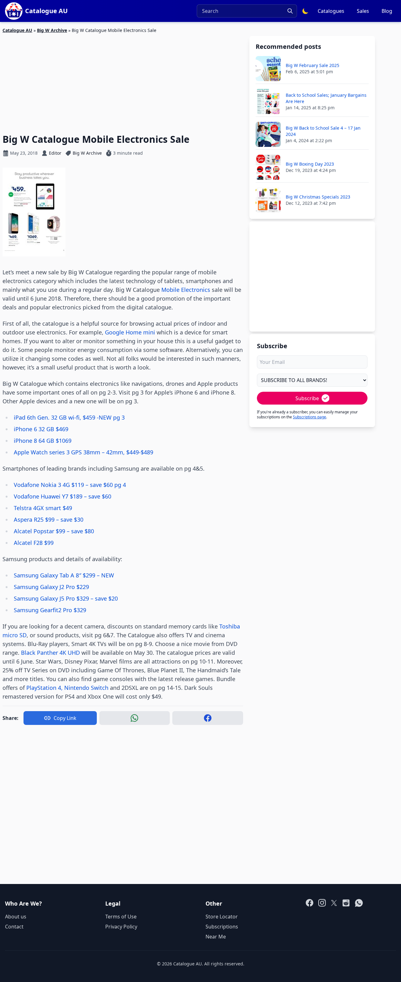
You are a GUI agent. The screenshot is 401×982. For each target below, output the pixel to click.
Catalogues (331, 11)
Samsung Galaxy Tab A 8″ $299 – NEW (64, 575)
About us (15, 916)
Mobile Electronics (185, 289)
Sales (363, 11)
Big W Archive (52, 30)
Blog (387, 11)
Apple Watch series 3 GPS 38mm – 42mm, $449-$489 (83, 452)
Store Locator (222, 916)
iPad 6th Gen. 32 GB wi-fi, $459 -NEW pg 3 (69, 417)
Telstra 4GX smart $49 (43, 508)
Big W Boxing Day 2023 (310, 164)
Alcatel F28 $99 (34, 542)
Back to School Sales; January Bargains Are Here (326, 98)
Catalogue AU (17, 30)
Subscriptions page (309, 417)
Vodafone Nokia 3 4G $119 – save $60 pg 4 (70, 484)
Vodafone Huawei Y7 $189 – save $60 (62, 496)
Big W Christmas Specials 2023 (318, 197)
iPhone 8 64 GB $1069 (42, 440)
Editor (55, 153)
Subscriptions (222, 926)
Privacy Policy (121, 926)
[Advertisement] (123, 80)
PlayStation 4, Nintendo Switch (67, 687)
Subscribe (307, 398)
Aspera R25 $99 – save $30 (48, 519)
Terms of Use (121, 916)
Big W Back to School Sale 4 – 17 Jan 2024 (323, 131)
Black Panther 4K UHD (49, 652)
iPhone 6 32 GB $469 (41, 429)
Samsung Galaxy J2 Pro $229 (51, 587)
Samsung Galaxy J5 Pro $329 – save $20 (66, 598)
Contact (14, 926)
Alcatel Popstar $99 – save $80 (54, 531)
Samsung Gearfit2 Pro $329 (50, 610)
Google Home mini (130, 332)
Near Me (216, 936)
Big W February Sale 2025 (312, 65)
